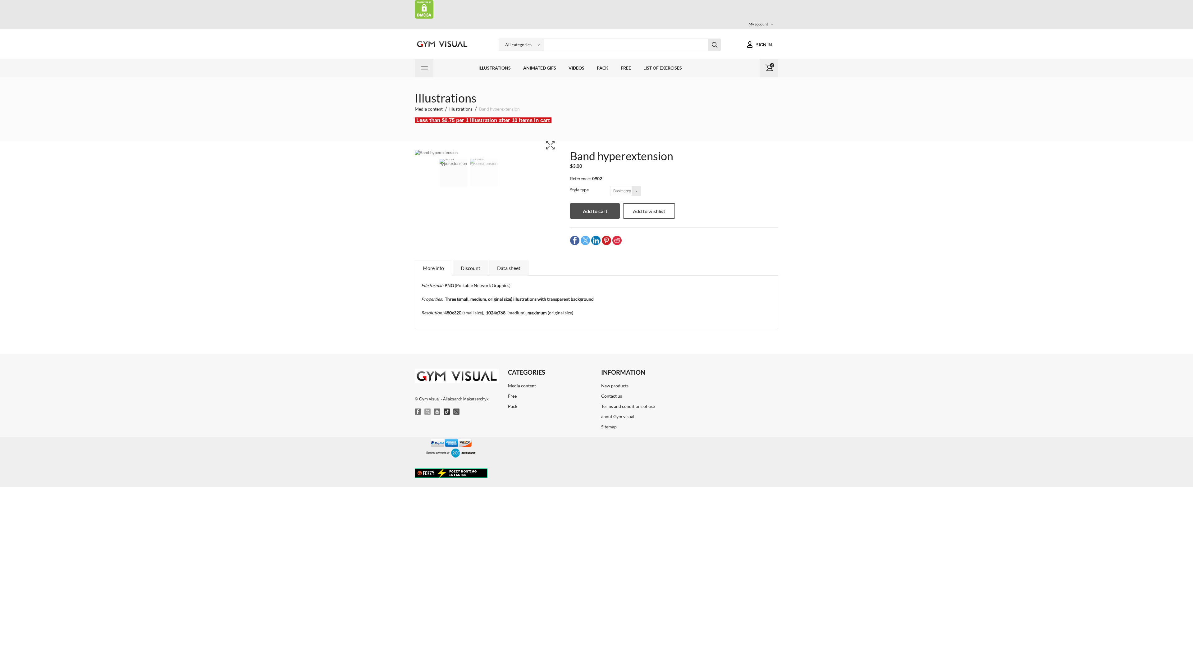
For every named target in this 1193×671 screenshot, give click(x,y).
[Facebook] (418, 412)
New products (614, 385)
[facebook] (574, 240)
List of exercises (662, 68)
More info (433, 268)
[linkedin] (596, 240)
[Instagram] (456, 412)
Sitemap (609, 426)
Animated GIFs (539, 68)
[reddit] (617, 240)
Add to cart (595, 211)
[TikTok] (447, 412)
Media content (522, 385)
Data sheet (508, 268)
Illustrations (494, 68)
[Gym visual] (441, 43)
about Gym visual (617, 416)
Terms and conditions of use (628, 406)
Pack (602, 68)
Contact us (611, 396)
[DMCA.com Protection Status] (424, 9)
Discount (470, 268)
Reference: (580, 178)
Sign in (764, 44)
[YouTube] (437, 412)
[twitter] (585, 240)
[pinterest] (606, 240)
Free (626, 68)
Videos (576, 68)
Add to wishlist (649, 211)
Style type (580, 189)
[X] (427, 412)
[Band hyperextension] (454, 177)
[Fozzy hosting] (451, 473)
